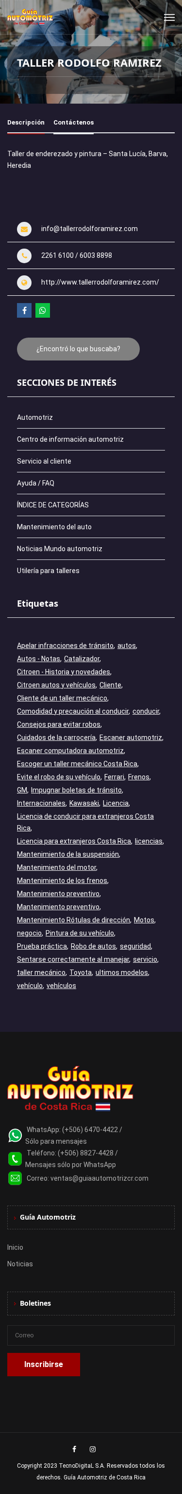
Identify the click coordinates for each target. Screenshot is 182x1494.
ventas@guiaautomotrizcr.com (99, 1178)
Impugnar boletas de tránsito (76, 790)
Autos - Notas (38, 659)
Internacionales (41, 803)
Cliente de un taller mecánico (62, 698)
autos (126, 645)
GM (22, 790)
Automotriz (35, 417)
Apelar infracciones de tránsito (65, 645)
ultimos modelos (122, 972)
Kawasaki (84, 803)
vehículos (61, 986)
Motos (144, 920)
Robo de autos (93, 946)
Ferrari (114, 777)
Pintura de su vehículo (80, 933)
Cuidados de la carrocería (56, 737)
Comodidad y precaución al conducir (73, 711)
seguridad (135, 946)
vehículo (30, 986)
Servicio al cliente (44, 461)
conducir (145, 711)
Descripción (26, 122)
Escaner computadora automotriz (70, 751)
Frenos (138, 777)
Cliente (110, 685)
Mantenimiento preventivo (58, 894)
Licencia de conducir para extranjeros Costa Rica (85, 822)
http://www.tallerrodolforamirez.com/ (100, 282)
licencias (149, 841)
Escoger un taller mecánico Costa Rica (77, 764)
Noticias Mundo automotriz (59, 549)
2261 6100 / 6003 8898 (76, 255)
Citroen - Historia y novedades (63, 672)
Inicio (15, 1247)
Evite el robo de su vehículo (58, 777)
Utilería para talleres (48, 571)
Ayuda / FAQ (35, 483)
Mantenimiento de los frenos (62, 880)
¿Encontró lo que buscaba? (78, 349)
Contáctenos (73, 122)
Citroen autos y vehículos (56, 685)
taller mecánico (41, 972)
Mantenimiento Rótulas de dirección (73, 920)
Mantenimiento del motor (56, 867)
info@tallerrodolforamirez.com (89, 229)
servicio (145, 959)
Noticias (20, 1264)
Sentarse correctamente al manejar (73, 959)
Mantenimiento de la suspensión (68, 854)
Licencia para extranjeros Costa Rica (74, 841)
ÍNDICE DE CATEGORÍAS (53, 505)
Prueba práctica (42, 946)
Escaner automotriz (130, 737)
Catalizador (81, 659)
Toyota (80, 972)
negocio (29, 933)
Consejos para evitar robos (58, 724)
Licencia (116, 803)
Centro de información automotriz (70, 439)
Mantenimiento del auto (54, 527)
